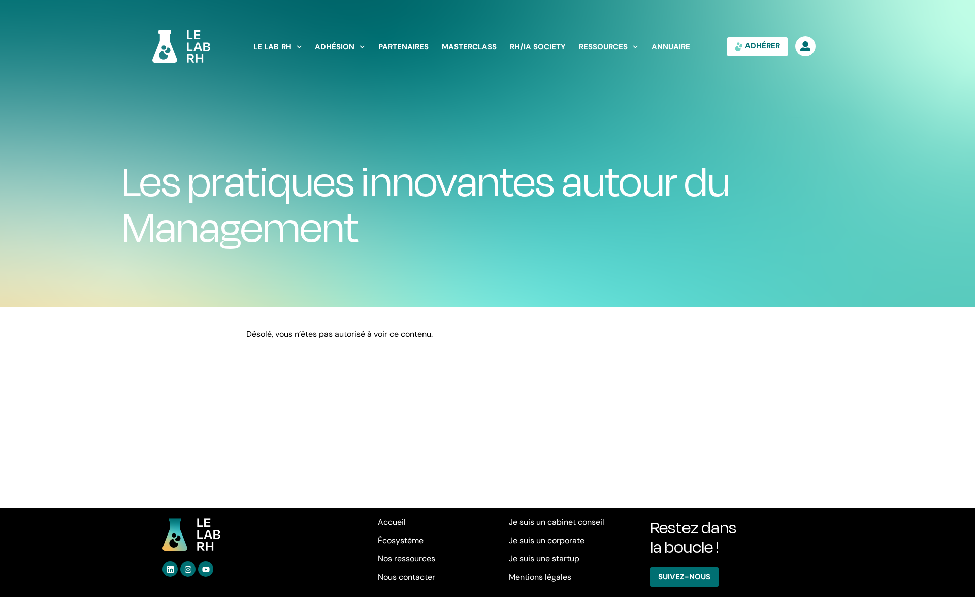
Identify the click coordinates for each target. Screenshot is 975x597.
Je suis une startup (544, 558)
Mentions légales (540, 577)
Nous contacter (406, 577)
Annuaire (671, 47)
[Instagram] (188, 569)
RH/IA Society (538, 47)
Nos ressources (406, 558)
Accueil (392, 522)
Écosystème (401, 540)
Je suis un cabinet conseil (556, 522)
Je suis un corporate (546, 540)
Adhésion (334, 47)
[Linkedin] (170, 569)
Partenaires (403, 47)
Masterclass (469, 47)
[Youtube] (205, 569)
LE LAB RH (272, 47)
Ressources (603, 47)
